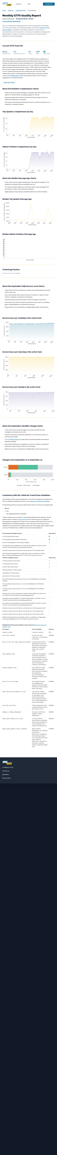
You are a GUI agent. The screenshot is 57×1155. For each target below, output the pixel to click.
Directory (18, 4)
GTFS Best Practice (14, 439)
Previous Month (7, 21)
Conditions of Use (7, 767)
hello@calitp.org (16, 75)
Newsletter (5, 774)
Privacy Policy (6, 778)
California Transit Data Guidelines (40, 501)
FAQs (28, 4)
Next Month (16, 21)
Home (4, 10)
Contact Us (48, 4)
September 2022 (21, 10)
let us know (22, 519)
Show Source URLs (9, 82)
